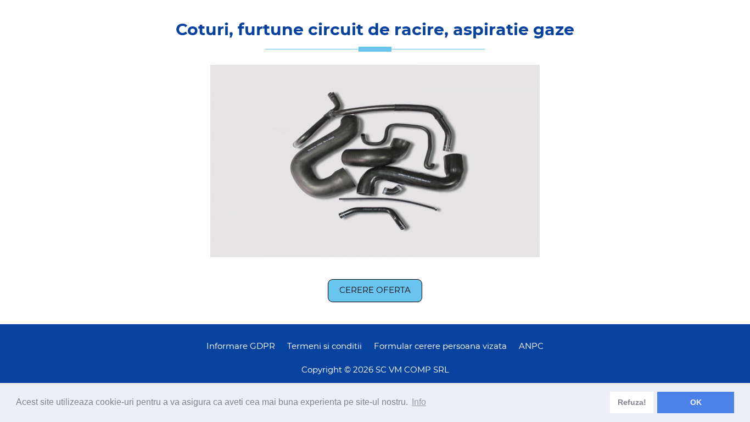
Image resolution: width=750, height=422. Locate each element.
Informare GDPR (240, 346)
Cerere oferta (375, 290)
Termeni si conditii (324, 346)
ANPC (531, 346)
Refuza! (632, 402)
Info (419, 402)
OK (696, 402)
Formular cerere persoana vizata (440, 346)
